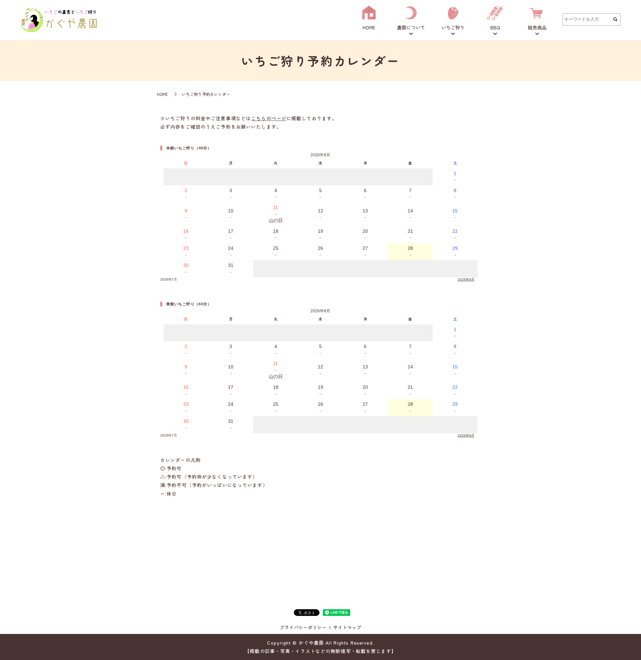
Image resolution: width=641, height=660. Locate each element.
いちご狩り (453, 27)
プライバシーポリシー (303, 627)
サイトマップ (347, 627)
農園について (411, 27)
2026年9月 (466, 279)
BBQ (495, 27)
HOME (369, 27)
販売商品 (537, 27)
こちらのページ (268, 118)
